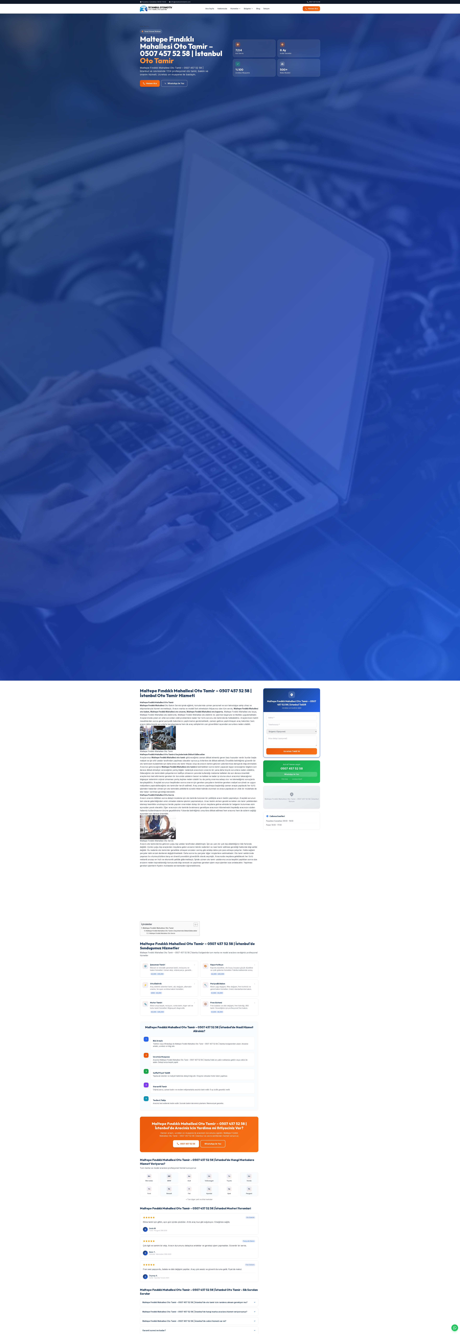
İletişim (266, 9)
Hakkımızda (222, 9)
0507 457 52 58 (314, 2)
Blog (258, 9)
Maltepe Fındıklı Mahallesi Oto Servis (162, 933)
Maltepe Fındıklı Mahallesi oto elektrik (195, 715)
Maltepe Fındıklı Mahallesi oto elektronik (158, 715)
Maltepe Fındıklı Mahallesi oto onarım (168, 711)
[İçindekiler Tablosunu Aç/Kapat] (194, 925)
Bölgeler (247, 9)
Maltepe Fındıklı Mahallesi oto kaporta (205, 711)
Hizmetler (234, 9)
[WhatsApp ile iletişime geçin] (454, 1327)
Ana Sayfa (209, 9)
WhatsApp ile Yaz (176, 83)
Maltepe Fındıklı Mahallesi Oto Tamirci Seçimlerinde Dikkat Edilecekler (171, 931)
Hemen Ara (313, 9)
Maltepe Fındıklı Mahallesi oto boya (240, 711)
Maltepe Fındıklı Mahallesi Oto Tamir (158, 928)
